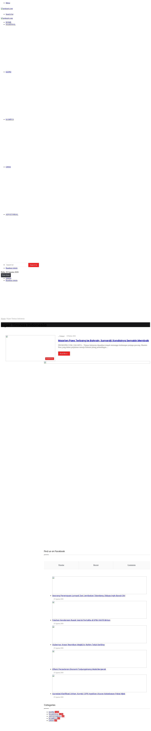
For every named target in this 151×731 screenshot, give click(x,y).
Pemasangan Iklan (142, 727)
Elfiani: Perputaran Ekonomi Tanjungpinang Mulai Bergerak (79, 669)
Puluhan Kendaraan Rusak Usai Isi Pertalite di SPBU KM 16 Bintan (81, 620)
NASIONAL (11, 24)
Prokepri (62, 336)
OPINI (8, 167)
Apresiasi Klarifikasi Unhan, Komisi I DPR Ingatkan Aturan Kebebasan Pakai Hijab (88, 693)
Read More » (64, 353)
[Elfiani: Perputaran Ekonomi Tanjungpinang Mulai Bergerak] (99, 659)
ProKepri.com (32, 363)
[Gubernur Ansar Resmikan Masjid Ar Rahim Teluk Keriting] (99, 634)
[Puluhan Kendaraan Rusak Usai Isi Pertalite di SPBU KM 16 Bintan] (99, 610)
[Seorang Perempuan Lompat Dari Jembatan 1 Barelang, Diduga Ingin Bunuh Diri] (99, 585)
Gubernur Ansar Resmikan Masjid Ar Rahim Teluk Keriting (78, 644)
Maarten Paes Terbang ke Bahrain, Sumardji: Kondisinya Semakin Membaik (103, 340)
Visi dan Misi (92, 727)
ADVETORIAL (12, 214)
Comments (132, 565)
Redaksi (70, 727)
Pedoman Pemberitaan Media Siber (112, 727)
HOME (8, 22)
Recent (96, 565)
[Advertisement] (75, 299)
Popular (61, 565)
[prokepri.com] (7, 9)
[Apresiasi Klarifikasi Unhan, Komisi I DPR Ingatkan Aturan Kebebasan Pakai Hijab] (99, 683)
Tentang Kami (80, 727)
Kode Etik (130, 727)
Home (3, 319)
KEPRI (8, 72)
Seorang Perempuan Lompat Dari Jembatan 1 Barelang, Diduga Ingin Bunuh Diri (88, 595)
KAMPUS (10, 119)
